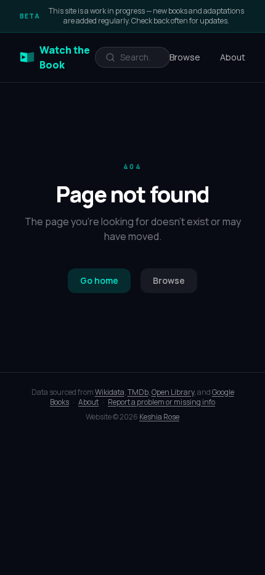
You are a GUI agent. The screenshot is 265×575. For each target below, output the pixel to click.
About (232, 57)
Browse (184, 57)
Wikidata (109, 392)
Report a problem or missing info (161, 402)
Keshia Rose (159, 417)
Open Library (173, 392)
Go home (99, 280)
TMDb (138, 392)
